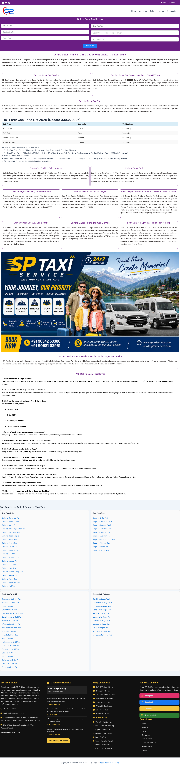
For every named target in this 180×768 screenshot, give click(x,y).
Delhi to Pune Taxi (9, 568)
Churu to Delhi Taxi (9, 610)
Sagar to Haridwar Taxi (102, 529)
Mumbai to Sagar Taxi (101, 624)
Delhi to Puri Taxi (8, 586)
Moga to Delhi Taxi (9, 638)
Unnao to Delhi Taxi (10, 664)
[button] (168, 2)
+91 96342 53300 (9, 709)
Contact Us (171, 11)
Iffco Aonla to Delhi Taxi (11, 624)
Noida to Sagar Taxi (101, 628)
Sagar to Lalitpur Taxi (101, 532)
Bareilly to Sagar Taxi (101, 599)
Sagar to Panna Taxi (101, 550)
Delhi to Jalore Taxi (9, 543)
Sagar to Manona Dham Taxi (104, 539)
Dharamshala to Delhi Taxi (12, 613)
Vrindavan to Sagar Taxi (102, 635)
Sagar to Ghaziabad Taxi (102, 522)
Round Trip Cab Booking (104, 726)
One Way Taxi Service (103, 722)
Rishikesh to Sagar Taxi (102, 631)
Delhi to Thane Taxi (9, 579)
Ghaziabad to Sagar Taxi (102, 603)
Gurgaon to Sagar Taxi (102, 606)
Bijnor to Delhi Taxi (9, 606)
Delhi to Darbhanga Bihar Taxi (14, 529)
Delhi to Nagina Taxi (10, 561)
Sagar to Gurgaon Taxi (102, 525)
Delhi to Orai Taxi (9, 564)
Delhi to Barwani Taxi (10, 522)
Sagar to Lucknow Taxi (102, 536)
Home (133, 11)
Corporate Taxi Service (103, 748)
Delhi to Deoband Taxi (11, 532)
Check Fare (90, 46)
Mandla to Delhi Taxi (10, 635)
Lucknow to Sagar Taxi (102, 617)
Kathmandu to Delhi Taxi (11, 628)
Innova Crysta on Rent (103, 745)
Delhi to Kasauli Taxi (10, 547)
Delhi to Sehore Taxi (10, 575)
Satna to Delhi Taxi (9, 653)
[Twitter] (6, 3)
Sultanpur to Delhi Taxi (11, 660)
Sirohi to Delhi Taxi (9, 656)
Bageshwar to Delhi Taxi (11, 599)
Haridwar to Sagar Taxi (102, 610)
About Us (143, 11)
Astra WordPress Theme (109, 763)
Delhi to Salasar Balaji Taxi (12, 572)
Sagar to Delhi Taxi (100, 518)
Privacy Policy (146, 739)
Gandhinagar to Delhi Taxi (12, 617)
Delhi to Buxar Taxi (9, 525)
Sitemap (161, 11)
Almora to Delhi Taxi (10, 667)
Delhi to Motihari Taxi (10, 557)
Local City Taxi (100, 737)
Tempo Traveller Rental (104, 741)
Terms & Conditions (148, 743)
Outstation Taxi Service (103, 733)
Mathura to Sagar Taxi (101, 620)
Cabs (152, 11)
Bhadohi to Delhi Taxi (10, 603)
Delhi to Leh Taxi (8, 554)
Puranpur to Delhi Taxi (10, 646)
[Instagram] (9, 3)
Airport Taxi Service (102, 729)
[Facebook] (3, 3)
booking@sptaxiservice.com (13, 713)
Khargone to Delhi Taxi (11, 631)
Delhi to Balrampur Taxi (11, 518)
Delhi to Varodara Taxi (11, 582)
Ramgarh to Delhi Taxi (10, 649)
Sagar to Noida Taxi (101, 547)
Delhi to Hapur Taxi (9, 539)
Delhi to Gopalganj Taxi (11, 536)
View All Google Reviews (58, 741)
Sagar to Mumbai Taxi (101, 543)
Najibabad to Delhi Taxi (11, 642)
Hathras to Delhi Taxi (10, 620)
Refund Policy (146, 746)
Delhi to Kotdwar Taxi (10, 550)
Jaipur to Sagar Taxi (101, 613)
